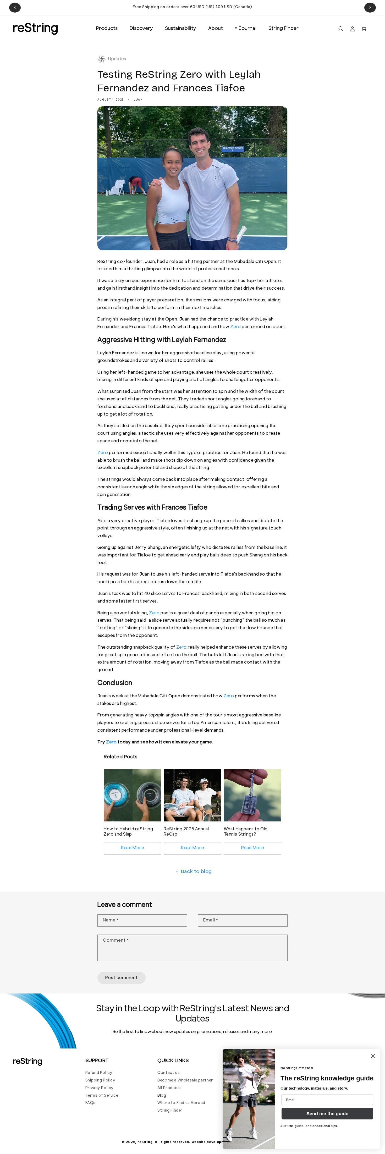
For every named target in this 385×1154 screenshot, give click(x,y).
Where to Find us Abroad (181, 1103)
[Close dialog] (373, 1056)
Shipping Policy (100, 1080)
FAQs (90, 1103)
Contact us (168, 1073)
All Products (169, 1088)
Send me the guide (327, 1113)
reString (145, 1142)
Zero (235, 327)
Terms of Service (101, 1095)
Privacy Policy (99, 1088)
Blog (161, 1095)
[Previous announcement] (15, 8)
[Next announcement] (370, 8)
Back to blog (196, 871)
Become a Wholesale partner (185, 1080)
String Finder (170, 1110)
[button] (341, 29)
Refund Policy (99, 1073)
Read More (132, 848)
